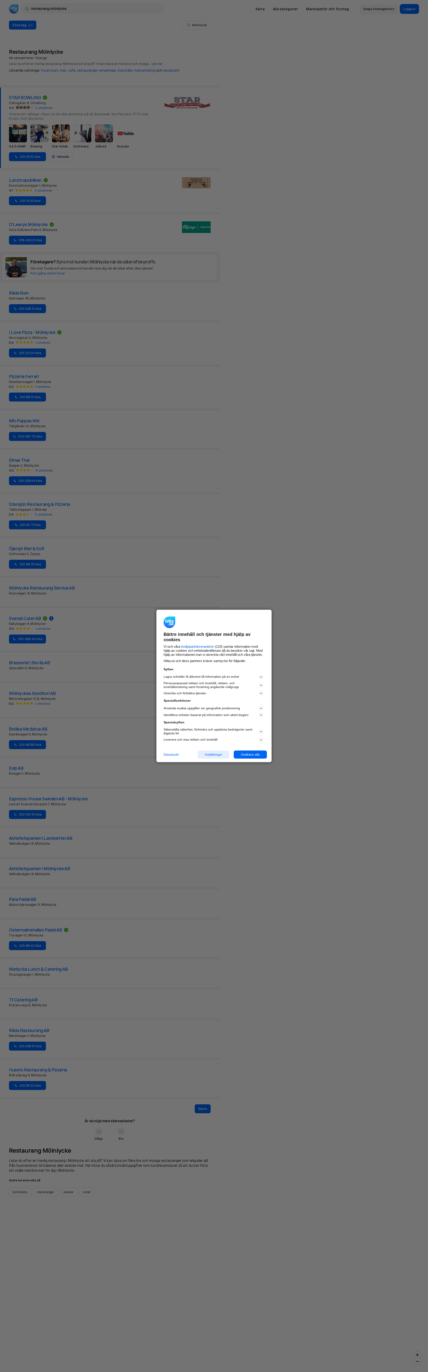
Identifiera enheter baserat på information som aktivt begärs (206, 715)
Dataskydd (171, 754)
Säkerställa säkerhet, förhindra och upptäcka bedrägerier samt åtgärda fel (208, 731)
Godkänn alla (250, 754)
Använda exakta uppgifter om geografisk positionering (202, 708)
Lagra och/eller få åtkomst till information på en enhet (201, 677)
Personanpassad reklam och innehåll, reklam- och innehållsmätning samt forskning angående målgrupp (201, 685)
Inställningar (213, 754)
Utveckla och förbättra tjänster (185, 693)
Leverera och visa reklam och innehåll (190, 739)
